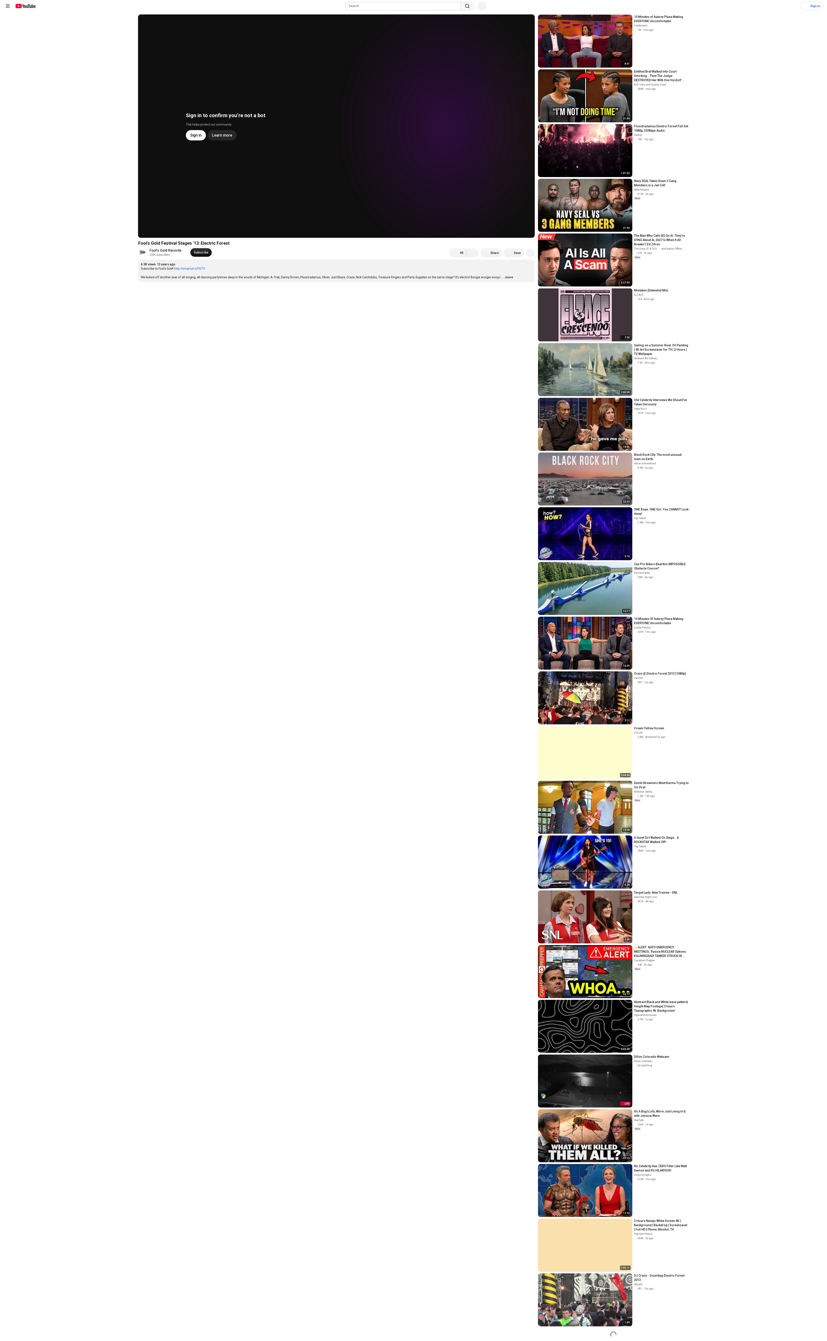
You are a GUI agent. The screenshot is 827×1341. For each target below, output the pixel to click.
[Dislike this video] (473, 253)
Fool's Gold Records (165, 250)
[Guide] (7, 6)
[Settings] (794, 6)
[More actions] (530, 253)
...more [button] (508, 277)
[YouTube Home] (25, 6)
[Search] (467, 6)
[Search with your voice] (482, 6)
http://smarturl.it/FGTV (189, 268)
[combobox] (404, 6)
